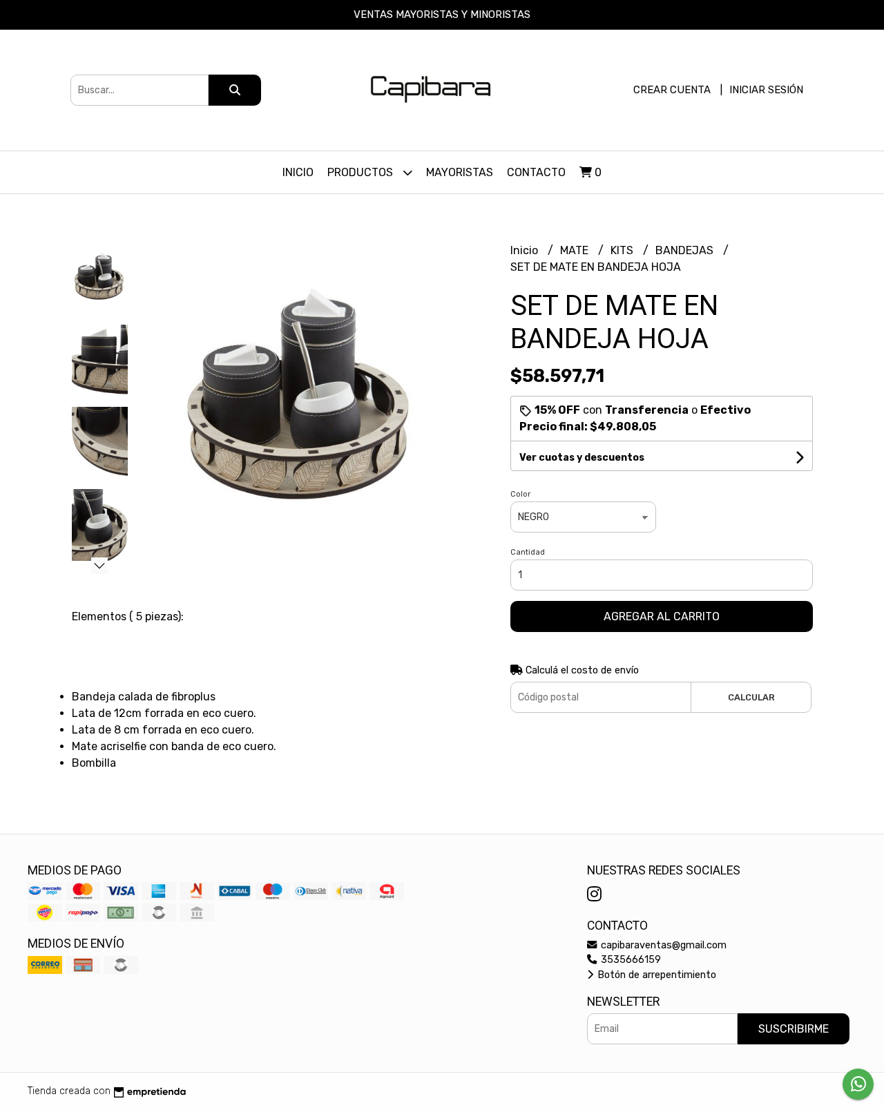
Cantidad (527, 552)
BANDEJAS (685, 250)
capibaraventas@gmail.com (662, 945)
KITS (623, 250)
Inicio (298, 172)
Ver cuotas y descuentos (581, 457)
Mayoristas (459, 172)
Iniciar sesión (766, 90)
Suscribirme (793, 1028)
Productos (361, 172)
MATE (575, 250)
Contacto (536, 172)
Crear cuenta (672, 90)
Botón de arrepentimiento (655, 975)
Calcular (751, 697)
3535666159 (629, 960)
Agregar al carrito (662, 616)
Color (520, 494)
